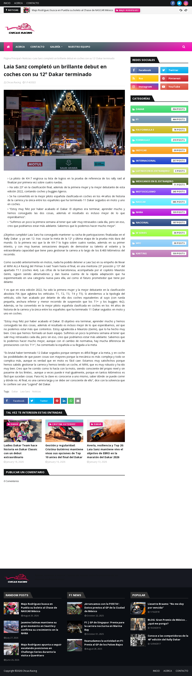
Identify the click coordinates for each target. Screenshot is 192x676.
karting (156, 253)
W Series (156, 233)
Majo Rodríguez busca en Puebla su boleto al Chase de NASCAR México (72, 10)
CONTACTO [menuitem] (37, 46)
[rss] (144, 78)
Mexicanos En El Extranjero (156, 182)
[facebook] (172, 3)
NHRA (156, 212)
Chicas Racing (13, 82)
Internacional (156, 160)
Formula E (156, 140)
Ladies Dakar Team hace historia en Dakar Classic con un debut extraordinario (20, 451)
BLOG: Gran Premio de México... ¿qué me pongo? (167, 621)
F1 (156, 119)
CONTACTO (32, 3)
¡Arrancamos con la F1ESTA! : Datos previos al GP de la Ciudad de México (104, 607)
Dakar (15, 391)
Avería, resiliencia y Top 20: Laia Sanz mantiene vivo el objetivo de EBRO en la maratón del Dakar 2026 (105, 451)
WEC (156, 243)
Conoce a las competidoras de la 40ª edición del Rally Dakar (168, 637)
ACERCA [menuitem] (20, 46)
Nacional (156, 222)
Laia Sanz (25, 391)
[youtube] (174, 86)
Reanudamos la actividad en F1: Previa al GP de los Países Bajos (104, 642)
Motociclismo (156, 191)
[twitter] (179, 3)
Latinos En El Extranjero (156, 171)
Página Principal (12, 58)
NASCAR (156, 202)
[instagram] (186, 3)
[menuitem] (8, 46)
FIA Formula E (156, 129)
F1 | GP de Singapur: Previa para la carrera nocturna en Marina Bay (104, 626)
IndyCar (156, 150)
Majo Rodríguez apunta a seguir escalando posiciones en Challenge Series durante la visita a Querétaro (41, 650)
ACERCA (18, 3)
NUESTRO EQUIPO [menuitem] (79, 46)
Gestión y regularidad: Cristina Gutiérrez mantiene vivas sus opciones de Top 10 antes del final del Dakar (64, 451)
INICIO (7, 3)
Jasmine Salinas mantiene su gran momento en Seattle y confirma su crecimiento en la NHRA (39, 628)
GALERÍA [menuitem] (55, 46)
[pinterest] (174, 78)
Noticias (26, 58)
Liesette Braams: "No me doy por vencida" (166, 605)
